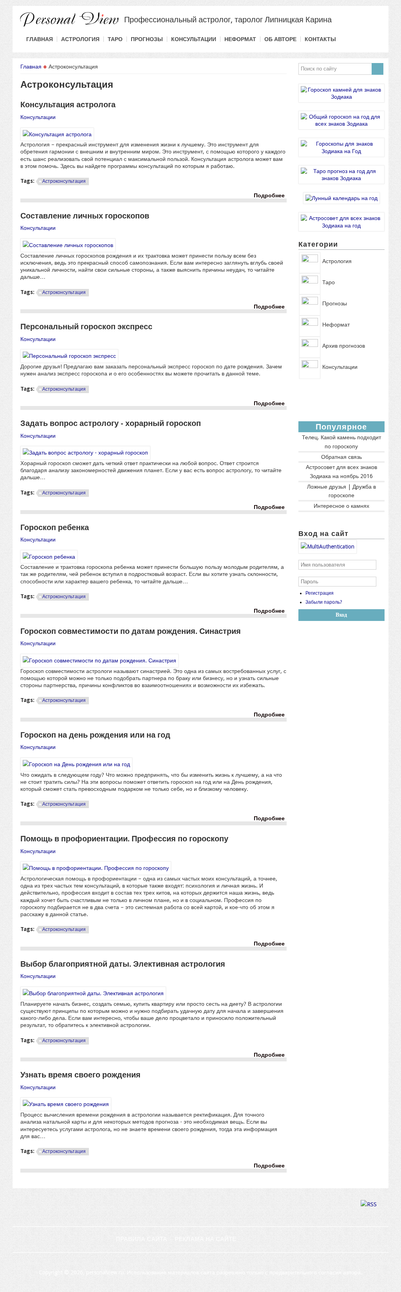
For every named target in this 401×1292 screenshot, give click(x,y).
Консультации (193, 39)
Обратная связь (341, 457)
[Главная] (69, 26)
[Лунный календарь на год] (341, 198)
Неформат (240, 39)
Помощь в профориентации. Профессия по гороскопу (124, 838)
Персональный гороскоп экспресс (86, 326)
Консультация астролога (68, 104)
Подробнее (270, 195)
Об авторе (280, 39)
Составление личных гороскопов (84, 215)
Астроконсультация (64, 181)
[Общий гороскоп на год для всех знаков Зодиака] (341, 124)
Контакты (320, 39)
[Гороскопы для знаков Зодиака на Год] (341, 151)
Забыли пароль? (323, 602)
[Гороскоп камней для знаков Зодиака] (341, 97)
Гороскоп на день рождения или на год (95, 735)
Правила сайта (141, 1239)
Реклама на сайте (205, 1239)
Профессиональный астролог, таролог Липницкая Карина (228, 19)
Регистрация (319, 593)
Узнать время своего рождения (80, 1074)
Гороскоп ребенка (54, 527)
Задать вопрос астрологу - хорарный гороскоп (110, 423)
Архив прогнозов (343, 346)
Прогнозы (147, 39)
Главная (39, 39)
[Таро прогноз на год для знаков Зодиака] (341, 178)
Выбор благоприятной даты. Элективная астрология (122, 964)
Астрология (80, 39)
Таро (115, 39)
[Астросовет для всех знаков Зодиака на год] (341, 225)
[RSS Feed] (369, 1204)
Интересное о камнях (341, 506)
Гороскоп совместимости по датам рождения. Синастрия (130, 631)
